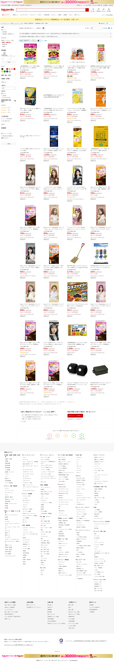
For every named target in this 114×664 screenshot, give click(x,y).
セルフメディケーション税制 (10, 644)
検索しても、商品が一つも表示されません (31, 418)
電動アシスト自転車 (98, 459)
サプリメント (62, 562)
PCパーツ (25, 520)
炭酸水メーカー (8, 545)
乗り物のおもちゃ (80, 482)
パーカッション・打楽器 (46, 502)
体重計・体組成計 (27, 559)
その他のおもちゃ (80, 504)
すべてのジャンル (5, 23)
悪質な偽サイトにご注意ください (25, 644)
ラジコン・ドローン (80, 489)
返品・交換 (70, 609)
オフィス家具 (97, 574)
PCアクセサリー (26, 500)
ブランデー (78, 470)
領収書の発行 (71, 616)
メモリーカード (26, 480)
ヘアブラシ (25, 529)
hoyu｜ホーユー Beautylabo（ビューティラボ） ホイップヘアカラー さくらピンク (101, 305)
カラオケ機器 (44, 511)
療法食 (77, 556)
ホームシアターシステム (28, 474)
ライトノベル (44, 558)
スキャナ (25, 507)
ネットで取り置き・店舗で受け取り (13, 616)
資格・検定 (43, 560)
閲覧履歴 (50, 609)
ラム (77, 464)
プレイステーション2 (63, 504)
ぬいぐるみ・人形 (80, 478)
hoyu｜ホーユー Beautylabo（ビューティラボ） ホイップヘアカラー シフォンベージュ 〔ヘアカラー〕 (54, 305)
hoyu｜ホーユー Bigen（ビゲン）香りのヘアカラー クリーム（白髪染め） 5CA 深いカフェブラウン (54, 384)
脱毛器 (24, 537)
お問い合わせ (71, 628)
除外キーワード (4, 138)
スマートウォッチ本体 (46, 474)
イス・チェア (97, 551)
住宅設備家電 (8, 480)
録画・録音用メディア (28, 464)
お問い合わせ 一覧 (55, 660)
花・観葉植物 (79, 578)
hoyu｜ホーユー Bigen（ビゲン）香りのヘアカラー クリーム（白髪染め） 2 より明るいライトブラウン (30, 344)
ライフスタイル (44, 536)
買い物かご (50, 605)
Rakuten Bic (7, 10)
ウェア (95, 472)
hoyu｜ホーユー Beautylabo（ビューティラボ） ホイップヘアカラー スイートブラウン (30, 305)
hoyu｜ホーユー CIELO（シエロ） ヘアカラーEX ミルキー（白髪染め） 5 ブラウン (101, 110)
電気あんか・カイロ (9, 499)
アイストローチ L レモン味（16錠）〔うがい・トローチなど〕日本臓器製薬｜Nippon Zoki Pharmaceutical (77, 110)
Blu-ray (42, 570)
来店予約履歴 (51, 618)
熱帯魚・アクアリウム (81, 539)
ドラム (42, 496)
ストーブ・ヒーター (9, 490)
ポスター (43, 564)
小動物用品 (78, 541)
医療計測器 (61, 533)
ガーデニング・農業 (80, 573)
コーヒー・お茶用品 (63, 477)
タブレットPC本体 (45, 459)
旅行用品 (96, 528)
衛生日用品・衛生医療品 (64, 525)
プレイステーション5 (63, 489)
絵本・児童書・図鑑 (45, 521)
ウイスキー (78, 457)
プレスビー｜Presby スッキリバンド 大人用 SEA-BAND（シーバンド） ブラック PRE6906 (77, 384)
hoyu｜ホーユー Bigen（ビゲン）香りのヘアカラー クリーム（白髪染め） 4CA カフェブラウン (100, 344)
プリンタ (25, 504)
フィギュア (78, 486)
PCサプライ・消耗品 (27, 509)
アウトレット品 (97, 581)
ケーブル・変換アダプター (47, 467)
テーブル (96, 546)
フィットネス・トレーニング (100, 474)
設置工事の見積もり (9, 614)
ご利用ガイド (79, 5)
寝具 (95, 533)
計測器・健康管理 (63, 566)
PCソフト (25, 522)
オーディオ (25, 459)
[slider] (1, 56)
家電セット (15, 14)
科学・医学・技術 (45, 551)
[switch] (15, 100)
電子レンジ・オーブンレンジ (11, 515)
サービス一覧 (47, 660)
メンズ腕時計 (97, 509)
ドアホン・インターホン (81, 564)
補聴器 (24, 550)
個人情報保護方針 (93, 609)
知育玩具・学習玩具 (80, 480)
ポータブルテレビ (27, 478)
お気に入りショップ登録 (73, 614)
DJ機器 (42, 504)
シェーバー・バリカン (28, 532)
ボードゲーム (79, 495)
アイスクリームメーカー (10, 556)
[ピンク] (12, 69)
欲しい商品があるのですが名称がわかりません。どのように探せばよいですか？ (40, 414)
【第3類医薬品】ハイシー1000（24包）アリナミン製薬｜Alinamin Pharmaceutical (100, 150)
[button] (2, 54)
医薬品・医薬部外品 (63, 520)
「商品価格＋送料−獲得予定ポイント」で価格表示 (29, 28)
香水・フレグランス (63, 556)
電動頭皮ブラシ (26, 544)
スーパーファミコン (63, 515)
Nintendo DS (61, 510)
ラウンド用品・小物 (98, 470)
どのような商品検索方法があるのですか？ (31, 416)
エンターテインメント (46, 523)
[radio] (1, 29)
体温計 (24, 563)
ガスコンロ (7, 530)
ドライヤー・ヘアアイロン (29, 527)
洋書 (42, 556)
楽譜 (42, 529)
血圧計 (24, 561)
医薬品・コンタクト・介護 (17, 23)
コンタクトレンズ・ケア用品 (65, 529)
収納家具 (96, 556)
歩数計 (24, 557)
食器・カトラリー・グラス (65, 461)
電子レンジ (77, 14)
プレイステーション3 (63, 502)
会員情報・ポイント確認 (53, 616)
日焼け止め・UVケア (63, 554)
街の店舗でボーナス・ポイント (34, 607)
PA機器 (42, 489)
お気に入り (50, 607)
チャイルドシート (80, 525)
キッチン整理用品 (63, 468)
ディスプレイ (26, 502)
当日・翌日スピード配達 (10, 605)
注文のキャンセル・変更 (73, 612)
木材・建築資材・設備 (81, 570)
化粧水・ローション (63, 543)
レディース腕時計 (98, 511)
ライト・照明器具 (9, 482)
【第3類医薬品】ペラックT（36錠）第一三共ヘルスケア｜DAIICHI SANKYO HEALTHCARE (54, 67)
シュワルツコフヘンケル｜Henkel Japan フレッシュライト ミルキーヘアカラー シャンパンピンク (77, 229)
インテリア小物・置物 (99, 576)
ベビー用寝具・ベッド (81, 518)
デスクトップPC (26, 496)
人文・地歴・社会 (45, 540)
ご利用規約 (91, 612)
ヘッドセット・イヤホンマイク (48, 471)
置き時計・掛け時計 (98, 563)
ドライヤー (32, 14)
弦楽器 (42, 507)
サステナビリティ (65, 660)
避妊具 (60, 527)
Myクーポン (50, 614)
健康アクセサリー (63, 573)
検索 (9, 62)
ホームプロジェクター (28, 469)
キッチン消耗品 (62, 466)
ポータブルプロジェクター (29, 490)
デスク (95, 549)
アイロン (7, 474)
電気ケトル (7, 535)
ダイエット (61, 564)
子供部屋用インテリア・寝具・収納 (101, 554)
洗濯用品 (96, 495)
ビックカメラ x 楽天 (5, 5)
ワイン (77, 459)
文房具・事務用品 (98, 489)
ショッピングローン (9, 609)
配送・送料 (70, 605)
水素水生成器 (8, 551)
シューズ (96, 466)
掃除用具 (96, 493)
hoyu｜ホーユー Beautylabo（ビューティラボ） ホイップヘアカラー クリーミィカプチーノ (54, 229)
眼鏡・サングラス (98, 483)
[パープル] (7, 71)
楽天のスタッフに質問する (75, 415)
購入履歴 (50, 612)
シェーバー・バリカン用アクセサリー (30, 534)
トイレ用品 (96, 502)
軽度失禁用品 (62, 535)
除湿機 (6, 508)
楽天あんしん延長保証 (10, 607)
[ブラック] (2, 69)
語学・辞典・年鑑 (45, 549)
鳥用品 (77, 543)
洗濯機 (65, 14)
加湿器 (6, 505)
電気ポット (7, 532)
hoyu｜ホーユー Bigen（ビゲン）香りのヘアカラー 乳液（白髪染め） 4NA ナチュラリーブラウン (101, 188)
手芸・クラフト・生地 (99, 497)
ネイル (60, 550)
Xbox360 (61, 497)
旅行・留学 (43, 525)
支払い (69, 607)
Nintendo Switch (62, 486)
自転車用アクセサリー (99, 461)
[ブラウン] (7, 69)
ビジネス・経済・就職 (46, 532)
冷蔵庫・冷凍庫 (8, 458)
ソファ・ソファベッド (99, 542)
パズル (77, 491)
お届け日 (3, 91)
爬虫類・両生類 (79, 547)
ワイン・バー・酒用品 (64, 479)
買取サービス (8, 618)
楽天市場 (111, 5)
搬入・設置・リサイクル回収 (11, 612)
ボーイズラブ (44, 547)
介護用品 (61, 531)
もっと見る (23, 421)
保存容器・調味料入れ (64, 464)
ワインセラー (8, 537)
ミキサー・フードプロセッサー (12, 539)
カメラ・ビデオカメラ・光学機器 (30, 461)
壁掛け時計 (96, 514)
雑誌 (42, 538)
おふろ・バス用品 (80, 516)
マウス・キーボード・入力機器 (30, 515)
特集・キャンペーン (31, 605)
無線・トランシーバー (28, 484)
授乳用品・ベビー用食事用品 (82, 520)
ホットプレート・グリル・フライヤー (12, 527)
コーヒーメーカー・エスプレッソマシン (12, 524)
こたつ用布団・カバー (99, 572)
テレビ (70, 14)
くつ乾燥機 (7, 469)
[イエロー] (2, 71)
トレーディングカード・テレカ (83, 497)
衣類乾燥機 (7, 465)
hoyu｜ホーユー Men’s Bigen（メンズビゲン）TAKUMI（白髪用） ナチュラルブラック (54, 150)
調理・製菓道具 (62, 459)
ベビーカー (78, 522)
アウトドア (96, 479)
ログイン (104, 15)
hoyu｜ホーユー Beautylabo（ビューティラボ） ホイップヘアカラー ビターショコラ (101, 229)
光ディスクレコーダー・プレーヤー (30, 466)
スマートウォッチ (98, 518)
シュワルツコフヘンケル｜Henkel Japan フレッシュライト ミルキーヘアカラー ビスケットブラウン (54, 188)
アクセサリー (44, 500)
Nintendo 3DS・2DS (63, 493)
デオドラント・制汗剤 (64, 552)
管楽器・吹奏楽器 (45, 493)
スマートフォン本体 (45, 457)
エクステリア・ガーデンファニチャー (83, 575)
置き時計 (96, 516)
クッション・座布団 (98, 544)
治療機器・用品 (62, 522)
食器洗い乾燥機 (8, 547)
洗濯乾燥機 (7, 463)
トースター (7, 521)
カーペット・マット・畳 (99, 561)
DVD (42, 574)
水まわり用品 (62, 481)
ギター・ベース (44, 498)
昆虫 (77, 550)
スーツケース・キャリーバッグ (101, 523)
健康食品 (61, 568)
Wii (59, 508)
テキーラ (78, 472)
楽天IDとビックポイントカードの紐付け (57, 623)
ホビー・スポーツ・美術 (46, 527)
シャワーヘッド (26, 546)
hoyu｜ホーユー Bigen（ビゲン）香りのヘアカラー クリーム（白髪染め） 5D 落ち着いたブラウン (30, 229)
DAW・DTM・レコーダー (46, 491)
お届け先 (3, 85)
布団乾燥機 (7, 467)
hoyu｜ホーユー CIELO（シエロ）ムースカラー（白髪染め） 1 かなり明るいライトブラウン (77, 150)
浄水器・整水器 (8, 549)
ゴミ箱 (95, 570)
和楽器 (42, 509)
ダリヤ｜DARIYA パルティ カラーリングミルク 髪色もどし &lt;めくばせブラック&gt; (54, 344)
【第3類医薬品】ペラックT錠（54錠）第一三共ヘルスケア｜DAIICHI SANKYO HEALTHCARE (30, 67)
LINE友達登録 (71, 621)
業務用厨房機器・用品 (64, 474)
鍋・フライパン (62, 457)
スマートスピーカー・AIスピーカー (30, 487)
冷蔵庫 (59, 14)
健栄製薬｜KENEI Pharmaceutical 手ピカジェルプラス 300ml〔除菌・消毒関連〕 (101, 67)
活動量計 (25, 555)
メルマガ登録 (71, 618)
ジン (77, 461)
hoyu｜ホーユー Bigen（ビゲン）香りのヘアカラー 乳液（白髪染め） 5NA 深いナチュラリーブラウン (30, 384)
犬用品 (77, 534)
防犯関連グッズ (97, 584)
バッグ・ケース (97, 468)
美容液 (60, 547)
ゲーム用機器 (26, 517)
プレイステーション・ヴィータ (66, 499)
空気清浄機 (46, 14)
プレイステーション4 (63, 491)
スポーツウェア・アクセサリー (101, 481)
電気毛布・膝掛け (9, 497)
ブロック (78, 502)
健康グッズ (61, 570)
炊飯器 (6, 517)
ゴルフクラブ (97, 464)
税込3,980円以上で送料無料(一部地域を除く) (22, 5)
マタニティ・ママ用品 (81, 514)
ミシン (6, 476)
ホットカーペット (9, 492)
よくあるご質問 (87, 5)
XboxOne (61, 495)
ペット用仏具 (79, 552)
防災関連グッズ (79, 568)
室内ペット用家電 (80, 554)
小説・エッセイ (44, 545)
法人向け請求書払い (52, 621)
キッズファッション (80, 509)
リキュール (78, 466)
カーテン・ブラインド (99, 559)
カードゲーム (79, 493)
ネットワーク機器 (27, 511)
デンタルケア (26, 542)
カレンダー (43, 534)
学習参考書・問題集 (45, 543)
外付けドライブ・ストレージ (29, 513)
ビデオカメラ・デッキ (28, 471)
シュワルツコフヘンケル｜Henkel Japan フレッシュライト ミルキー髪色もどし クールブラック (77, 188)
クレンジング (62, 545)
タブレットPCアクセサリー (47, 465)
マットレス (96, 535)
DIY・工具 (78, 562)
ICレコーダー (26, 476)
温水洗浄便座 (26, 553)
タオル (95, 504)
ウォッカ (78, 468)
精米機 (6, 519)
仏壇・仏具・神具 (98, 590)
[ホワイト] (5, 69)
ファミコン (61, 513)
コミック (43, 519)
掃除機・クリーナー (9, 472)
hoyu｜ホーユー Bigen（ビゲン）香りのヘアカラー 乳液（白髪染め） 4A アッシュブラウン (54, 267)
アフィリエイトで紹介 (73, 623)
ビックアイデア (23, 14)
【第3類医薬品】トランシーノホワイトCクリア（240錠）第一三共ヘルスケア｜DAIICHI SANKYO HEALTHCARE (54, 110)
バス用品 (96, 499)
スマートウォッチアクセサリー (48, 476)
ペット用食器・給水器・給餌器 (83, 545)
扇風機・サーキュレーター (11, 503)
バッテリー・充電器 (45, 469)
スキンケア (61, 541)
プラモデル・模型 (80, 484)
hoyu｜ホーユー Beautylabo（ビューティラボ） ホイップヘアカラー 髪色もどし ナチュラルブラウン (30, 188)
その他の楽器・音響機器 (46, 513)
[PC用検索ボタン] (87, 10)
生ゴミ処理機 (8, 553)
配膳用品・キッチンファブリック (66, 472)
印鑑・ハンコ (97, 491)
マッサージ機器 (26, 548)
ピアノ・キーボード (45, 487)
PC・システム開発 (45, 553)
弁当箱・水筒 (62, 470)
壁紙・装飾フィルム (98, 565)
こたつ (6, 494)
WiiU (60, 506)
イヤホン (39, 14)
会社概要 (105, 5)
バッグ (95, 526)
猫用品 (77, 532)
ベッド (95, 540)
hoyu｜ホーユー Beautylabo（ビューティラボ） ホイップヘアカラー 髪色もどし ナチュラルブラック (30, 267)
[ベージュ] (10, 69)
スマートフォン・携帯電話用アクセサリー (48, 462)
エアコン (53, 14)
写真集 (42, 562)
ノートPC (25, 498)
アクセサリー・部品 (27, 482)
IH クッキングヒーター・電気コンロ (12, 542)
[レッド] (14, 69)
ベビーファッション (80, 511)
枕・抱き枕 (96, 538)
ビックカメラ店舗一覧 (97, 5)
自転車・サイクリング (99, 457)
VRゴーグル (43, 481)
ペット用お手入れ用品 (81, 537)
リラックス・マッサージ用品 (65, 575)
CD (41, 572)
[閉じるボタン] (111, 33)
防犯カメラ (78, 566)
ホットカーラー (26, 539)
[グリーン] (5, 71)
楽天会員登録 (110, 15)
